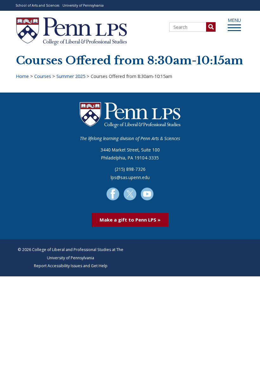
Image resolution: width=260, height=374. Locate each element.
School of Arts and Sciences (37, 5)
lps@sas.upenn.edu (130, 177)
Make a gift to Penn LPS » (130, 219)
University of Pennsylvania (83, 5)
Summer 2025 (70, 76)
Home (22, 76)
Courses (42, 76)
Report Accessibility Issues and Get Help (70, 265)
